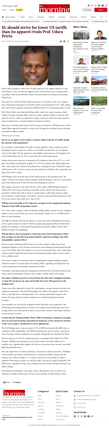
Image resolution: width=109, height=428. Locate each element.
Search (88, 10)
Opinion (51, 17)
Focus (31, 17)
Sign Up (58, 396)
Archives (59, 413)
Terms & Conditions (62, 416)
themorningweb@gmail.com (86, 399)
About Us (59, 402)
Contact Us (60, 406)
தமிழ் (12, 10)
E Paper (19, 10)
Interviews (73, 17)
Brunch (84, 17)
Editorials (40, 17)
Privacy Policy (60, 419)
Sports (93, 17)
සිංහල (5, 10)
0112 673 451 (81, 407)
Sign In (101, 10)
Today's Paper (10, 17)
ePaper (58, 409)
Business (62, 17)
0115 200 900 (81, 403)
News (23, 17)
